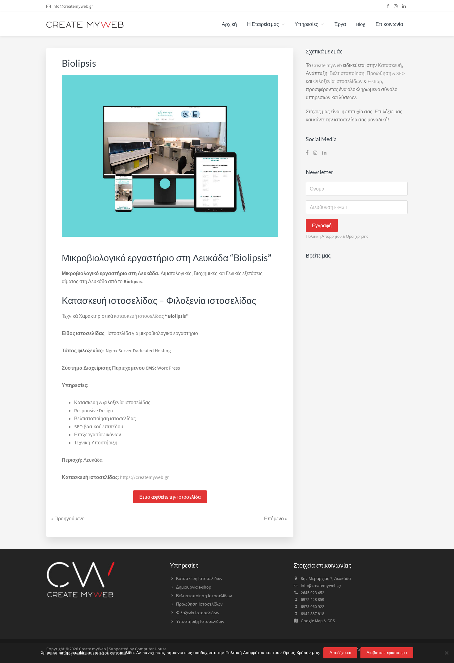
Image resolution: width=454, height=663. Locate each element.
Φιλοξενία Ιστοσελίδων (197, 612)
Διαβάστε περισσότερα (387, 652)
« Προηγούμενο (68, 518)
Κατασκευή (390, 65)
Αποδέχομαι (340, 652)
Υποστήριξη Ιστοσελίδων (200, 621)
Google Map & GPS (318, 620)
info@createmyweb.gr (73, 6)
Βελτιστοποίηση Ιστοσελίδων (204, 595)
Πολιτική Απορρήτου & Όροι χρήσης (337, 236)
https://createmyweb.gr (144, 477)
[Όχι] (446, 653)
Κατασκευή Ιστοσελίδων (199, 578)
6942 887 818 (312, 613)
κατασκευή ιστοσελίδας (139, 316)
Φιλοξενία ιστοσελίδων (338, 81)
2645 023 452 (312, 592)
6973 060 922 (312, 606)
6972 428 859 (312, 599)
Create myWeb (327, 65)
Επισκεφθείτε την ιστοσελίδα (170, 497)
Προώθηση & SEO (386, 73)
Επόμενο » (275, 518)
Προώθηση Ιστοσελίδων (199, 604)
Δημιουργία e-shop (193, 587)
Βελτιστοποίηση (347, 73)
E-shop (375, 81)
